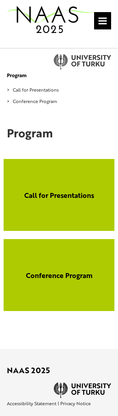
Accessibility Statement (31, 403)
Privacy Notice (75, 403)
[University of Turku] (82, 396)
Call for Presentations (36, 89)
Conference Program (35, 101)
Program (17, 75)
